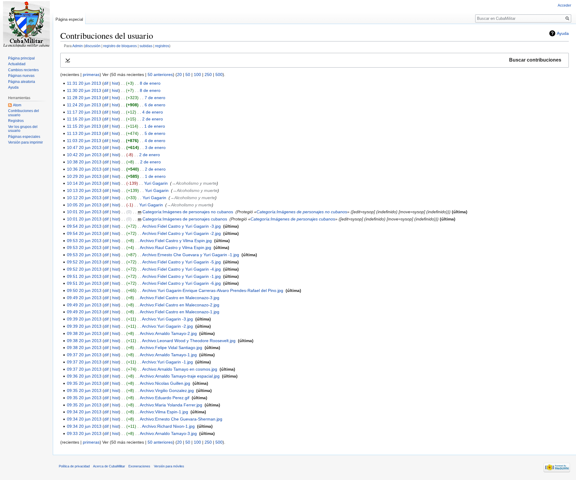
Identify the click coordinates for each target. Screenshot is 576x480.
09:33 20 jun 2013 (84, 433)
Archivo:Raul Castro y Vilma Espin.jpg (175, 247)
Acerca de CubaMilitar (109, 466)
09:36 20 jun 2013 (84, 376)
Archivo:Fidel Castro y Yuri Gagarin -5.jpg (181, 262)
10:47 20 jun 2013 (84, 147)
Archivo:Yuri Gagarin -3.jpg (167, 319)
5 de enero (155, 133)
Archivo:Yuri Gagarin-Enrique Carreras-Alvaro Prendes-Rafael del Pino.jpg (212, 290)
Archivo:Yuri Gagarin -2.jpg (167, 326)
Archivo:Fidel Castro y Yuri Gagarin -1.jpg (181, 276)
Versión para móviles (169, 466)
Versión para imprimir (25, 142)
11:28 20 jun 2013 (84, 97)
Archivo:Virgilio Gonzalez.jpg (167, 390)
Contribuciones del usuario (23, 113)
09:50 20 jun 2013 (84, 290)
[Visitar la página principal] (26, 24)
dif (106, 83)
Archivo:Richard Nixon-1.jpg (168, 426)
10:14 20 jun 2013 (84, 183)
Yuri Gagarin (156, 183)
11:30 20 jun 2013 (84, 90)
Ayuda (563, 33)
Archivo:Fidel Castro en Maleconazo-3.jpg (179, 297)
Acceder (564, 5)
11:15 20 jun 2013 (84, 126)
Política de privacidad (74, 466)
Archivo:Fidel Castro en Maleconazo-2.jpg (179, 304)
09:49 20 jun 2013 (84, 297)
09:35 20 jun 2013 (84, 383)
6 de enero (155, 104)
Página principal (21, 58)
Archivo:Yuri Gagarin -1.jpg (167, 362)
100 (197, 74)
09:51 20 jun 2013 (84, 276)
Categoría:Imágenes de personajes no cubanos (187, 211)
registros (162, 46)
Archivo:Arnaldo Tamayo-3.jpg (168, 433)
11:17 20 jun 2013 (84, 112)
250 (208, 74)
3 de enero (155, 147)
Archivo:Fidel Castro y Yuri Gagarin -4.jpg (181, 269)
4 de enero (152, 112)
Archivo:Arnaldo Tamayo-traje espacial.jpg (180, 376)
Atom (17, 105)
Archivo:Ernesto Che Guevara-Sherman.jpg (181, 419)
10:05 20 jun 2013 (84, 204)
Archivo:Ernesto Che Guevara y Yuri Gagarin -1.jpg (190, 254)
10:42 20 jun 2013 (84, 154)
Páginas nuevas (21, 76)
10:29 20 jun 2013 (84, 176)
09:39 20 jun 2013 (84, 319)
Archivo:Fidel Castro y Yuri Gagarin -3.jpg (181, 226)
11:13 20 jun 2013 (84, 133)
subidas (146, 46)
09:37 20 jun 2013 (84, 354)
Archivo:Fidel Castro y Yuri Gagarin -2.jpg (181, 233)
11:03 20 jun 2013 (84, 140)
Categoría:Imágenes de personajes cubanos (184, 219)
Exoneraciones (139, 466)
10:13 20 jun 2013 (84, 190)
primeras (91, 74)
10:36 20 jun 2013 (84, 169)
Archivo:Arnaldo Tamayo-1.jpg (168, 354)
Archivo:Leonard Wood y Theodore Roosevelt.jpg (189, 340)
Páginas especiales (24, 137)
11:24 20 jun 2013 (84, 104)
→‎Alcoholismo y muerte (194, 183)
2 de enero (152, 119)
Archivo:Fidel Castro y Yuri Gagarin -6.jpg (181, 283)
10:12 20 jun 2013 (84, 197)
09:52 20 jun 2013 (84, 262)
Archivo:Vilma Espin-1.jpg (164, 411)
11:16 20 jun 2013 (84, 119)
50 (187, 74)
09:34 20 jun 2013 (84, 411)
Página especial (69, 19)
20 (179, 74)
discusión (92, 46)
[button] (314, 60)
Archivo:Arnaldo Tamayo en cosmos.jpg (179, 369)
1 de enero (154, 126)
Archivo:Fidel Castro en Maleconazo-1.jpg (179, 311)
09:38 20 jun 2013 (84, 333)
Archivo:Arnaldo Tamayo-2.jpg (168, 333)
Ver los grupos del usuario (23, 129)
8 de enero (150, 83)
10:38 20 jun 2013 (84, 161)
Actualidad (17, 64)
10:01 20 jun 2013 (84, 211)
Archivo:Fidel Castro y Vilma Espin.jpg (176, 240)
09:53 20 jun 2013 (84, 240)
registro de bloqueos (120, 46)
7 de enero (155, 97)
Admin (77, 46)
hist (115, 83)
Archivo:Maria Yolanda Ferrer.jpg (171, 405)
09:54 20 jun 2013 (84, 226)
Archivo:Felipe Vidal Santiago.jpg (171, 347)
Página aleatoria (21, 82)
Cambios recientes (23, 70)
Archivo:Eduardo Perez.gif (164, 397)
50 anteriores (160, 74)
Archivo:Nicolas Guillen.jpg (165, 383)
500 (219, 74)
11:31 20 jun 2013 (84, 83)
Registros (16, 121)
